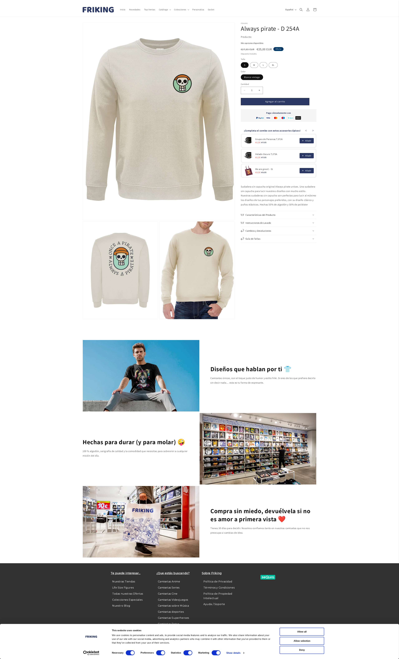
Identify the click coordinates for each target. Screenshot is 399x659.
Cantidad (245, 84)
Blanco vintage (252, 77)
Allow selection (302, 641)
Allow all (302, 631)
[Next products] (313, 130)
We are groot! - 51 (264, 169)
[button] (164, 9)
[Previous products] (306, 130)
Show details (233, 653)
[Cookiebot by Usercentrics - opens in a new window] (91, 653)
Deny (302, 650)
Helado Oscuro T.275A (266, 154)
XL (273, 64)
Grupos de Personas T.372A (269, 139)
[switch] (160, 652)
